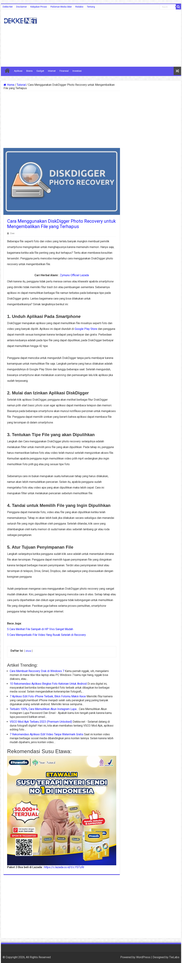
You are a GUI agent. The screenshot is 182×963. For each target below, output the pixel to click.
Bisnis (29, 71)
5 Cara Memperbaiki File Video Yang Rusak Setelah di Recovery (46, 635)
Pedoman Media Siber (61, 7)
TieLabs (174, 957)
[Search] (178, 6)
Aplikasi (18, 71)
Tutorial (21, 84)
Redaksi (79, 7)
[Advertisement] (113, 38)
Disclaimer (21, 7)
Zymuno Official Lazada (74, 275)
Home (10, 84)
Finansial (64, 71)
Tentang (91, 7)
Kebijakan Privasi (38, 7)
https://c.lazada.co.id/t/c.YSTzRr (64, 867)
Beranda (7, 70)
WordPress (143, 957)
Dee (12, 233)
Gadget (40, 71)
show (28, 651)
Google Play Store (86, 329)
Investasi (77, 71)
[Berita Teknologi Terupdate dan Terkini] (20, 20)
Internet (52, 71)
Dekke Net (8, 7)
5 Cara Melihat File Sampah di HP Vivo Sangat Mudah (40, 629)
